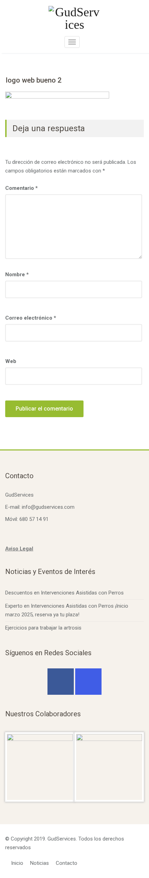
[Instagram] (88, 681)
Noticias (39, 863)
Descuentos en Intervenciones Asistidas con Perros (64, 593)
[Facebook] (60, 681)
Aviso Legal (19, 549)
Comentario (21, 188)
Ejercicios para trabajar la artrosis (43, 628)
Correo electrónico (30, 318)
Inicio (17, 863)
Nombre (17, 274)
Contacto (66, 863)
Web (10, 361)
